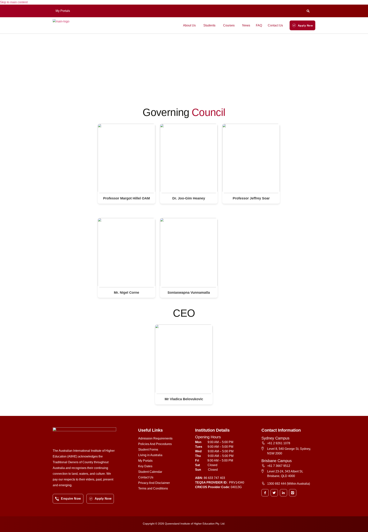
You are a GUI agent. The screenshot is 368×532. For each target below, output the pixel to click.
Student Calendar (150, 471)
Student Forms (148, 449)
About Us (189, 25)
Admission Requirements (155, 438)
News (246, 25)
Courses (229, 25)
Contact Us (275, 25)
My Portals (63, 10)
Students (209, 25)
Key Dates (145, 466)
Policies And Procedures (155, 444)
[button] (64, 11)
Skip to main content (14, 2)
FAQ (259, 25)
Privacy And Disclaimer (154, 482)
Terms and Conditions (153, 488)
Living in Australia (150, 455)
